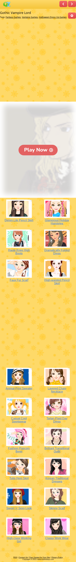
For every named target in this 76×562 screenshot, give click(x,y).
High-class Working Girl (19, 540)
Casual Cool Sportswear (19, 420)
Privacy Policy (57, 557)
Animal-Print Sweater (19, 388)
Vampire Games (30, 17)
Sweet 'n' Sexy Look (19, 508)
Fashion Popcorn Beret (19, 450)
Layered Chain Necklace (57, 390)
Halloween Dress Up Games (53, 17)
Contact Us (23, 557)
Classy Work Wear (57, 538)
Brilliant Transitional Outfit (57, 450)
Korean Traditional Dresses (57, 480)
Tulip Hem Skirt (19, 478)
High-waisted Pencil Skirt (57, 282)
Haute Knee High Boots (19, 252)
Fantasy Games (13, 17)
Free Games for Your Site (39, 557)
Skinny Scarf (57, 508)
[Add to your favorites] (72, 16)
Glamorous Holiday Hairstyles (57, 222)
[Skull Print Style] (63, 4)
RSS (15, 557)
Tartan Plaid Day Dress (56, 420)
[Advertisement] (38, 61)
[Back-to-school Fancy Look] (72, 4)
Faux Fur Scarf (19, 280)
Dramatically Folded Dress (57, 252)
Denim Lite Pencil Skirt (19, 220)
